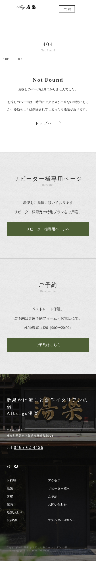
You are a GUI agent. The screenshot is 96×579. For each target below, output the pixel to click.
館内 (10, 504)
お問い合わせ (57, 504)
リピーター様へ (59, 488)
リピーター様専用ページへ (48, 229)
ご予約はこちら (48, 345)
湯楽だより (14, 512)
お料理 (11, 480)
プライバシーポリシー (61, 520)
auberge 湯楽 (26, 7)
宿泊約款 (12, 520)
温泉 (10, 488)
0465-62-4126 (38, 328)
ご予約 (67, 9)
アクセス (54, 480)
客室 (10, 496)
